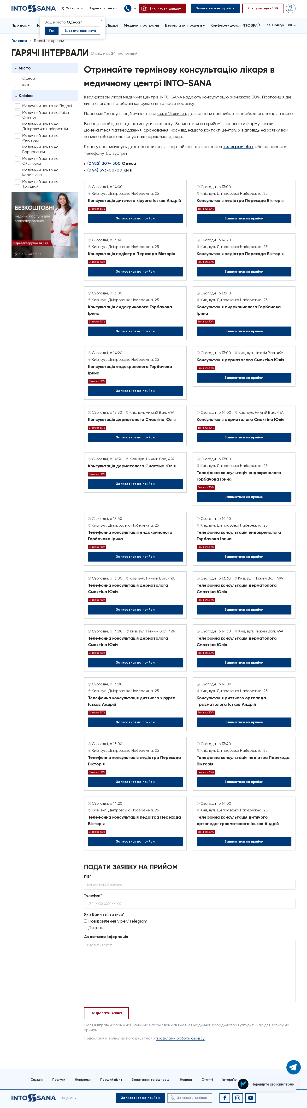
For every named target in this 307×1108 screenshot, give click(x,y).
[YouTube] (250, 1098)
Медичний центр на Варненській (40, 149)
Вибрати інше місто (80, 31)
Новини (186, 1080)
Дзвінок (95, 927)
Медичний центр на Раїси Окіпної (45, 115)
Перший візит (111, 1080)
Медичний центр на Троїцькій (40, 184)
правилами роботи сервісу (180, 1038)
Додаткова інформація (106, 936)
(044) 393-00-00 (104, 170)
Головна (19, 40)
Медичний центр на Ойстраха (40, 161)
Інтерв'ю (229, 1080)
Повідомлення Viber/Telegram (117, 921)
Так (51, 31)
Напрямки (83, 1080)
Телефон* (93, 895)
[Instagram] (237, 1098)
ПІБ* (87, 876)
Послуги (58, 1080)
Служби (36, 1080)
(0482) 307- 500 (104, 163)
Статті (207, 1080)
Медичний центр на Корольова (40, 172)
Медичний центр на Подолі (47, 105)
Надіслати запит (106, 1013)
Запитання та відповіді (151, 1080)
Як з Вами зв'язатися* (104, 914)
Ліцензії (67, 1098)
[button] (74, 8)
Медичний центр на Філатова (40, 138)
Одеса (28, 78)
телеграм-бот (238, 146)
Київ (25, 85)
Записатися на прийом (135, 218)
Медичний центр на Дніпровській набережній (45, 126)
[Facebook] (224, 1098)
